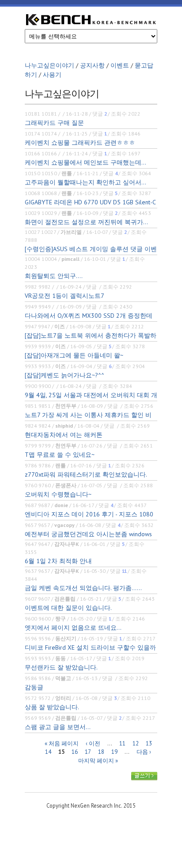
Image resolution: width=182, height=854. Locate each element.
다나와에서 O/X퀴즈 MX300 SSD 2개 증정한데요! (88, 316)
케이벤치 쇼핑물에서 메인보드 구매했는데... (85, 162)
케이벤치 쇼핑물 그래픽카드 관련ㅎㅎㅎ (80, 143)
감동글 (34, 687)
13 (149, 743)
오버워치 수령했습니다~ (58, 494)
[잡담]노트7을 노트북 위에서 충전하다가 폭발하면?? (90, 335)
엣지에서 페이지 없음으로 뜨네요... (73, 628)
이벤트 (119, 65)
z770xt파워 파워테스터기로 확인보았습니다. (86, 474)
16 (75, 752)
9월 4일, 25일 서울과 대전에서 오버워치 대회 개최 (91, 395)
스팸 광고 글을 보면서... (58, 727)
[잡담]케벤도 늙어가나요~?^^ (64, 375)
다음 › (143, 752)
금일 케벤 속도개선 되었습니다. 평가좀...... (83, 588)
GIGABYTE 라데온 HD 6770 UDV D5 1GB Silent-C (90, 202)
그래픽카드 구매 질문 (54, 123)
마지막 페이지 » (98, 760)
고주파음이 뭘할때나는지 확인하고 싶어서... (85, 182)
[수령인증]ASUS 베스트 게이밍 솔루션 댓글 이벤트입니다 (91, 249)
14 (48, 752)
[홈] (91, 21)
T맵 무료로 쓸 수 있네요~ (60, 455)
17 (88, 752)
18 (101, 752)
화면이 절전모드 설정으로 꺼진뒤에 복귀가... (86, 222)
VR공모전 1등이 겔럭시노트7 (64, 296)
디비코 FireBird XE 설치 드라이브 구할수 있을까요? (90, 647)
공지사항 (92, 65)
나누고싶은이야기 (49, 65)
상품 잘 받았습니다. (52, 707)
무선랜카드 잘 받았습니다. (61, 667)
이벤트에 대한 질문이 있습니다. (68, 608)
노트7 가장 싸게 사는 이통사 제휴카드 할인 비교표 (88, 415)
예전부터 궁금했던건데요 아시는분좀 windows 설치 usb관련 (88, 534)
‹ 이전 (93, 743)
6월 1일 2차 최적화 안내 (58, 561)
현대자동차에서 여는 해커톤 (63, 435)
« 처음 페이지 (62, 743)
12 (136, 743)
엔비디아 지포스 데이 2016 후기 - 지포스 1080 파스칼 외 (89, 514)
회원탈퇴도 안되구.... (54, 276)
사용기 (52, 75)
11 (122, 743)
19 (114, 752)
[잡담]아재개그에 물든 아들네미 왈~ (74, 355)
